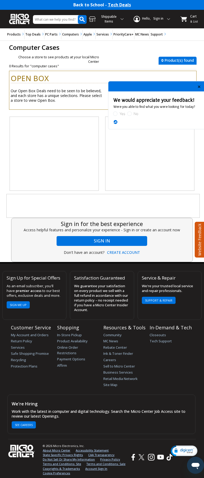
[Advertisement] (54, 154)
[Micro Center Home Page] (19, 16)
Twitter (142, 457)
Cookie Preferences (56, 473)
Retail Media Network (120, 378)
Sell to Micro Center (119, 366)
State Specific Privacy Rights (63, 455)
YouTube (160, 457)
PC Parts (51, 34)
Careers (109, 359)
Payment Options (71, 359)
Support (157, 34)
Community (112, 335)
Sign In (102, 241)
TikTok (168, 457)
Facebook (132, 457)
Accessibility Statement (92, 450)
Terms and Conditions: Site (62, 464)
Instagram (151, 457)
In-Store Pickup (69, 335)
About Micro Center (56, 450)
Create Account (123, 252)
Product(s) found (177, 60)
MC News (142, 34)
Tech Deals (119, 5)
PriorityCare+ (123, 34)
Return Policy (21, 341)
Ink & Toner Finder (118, 353)
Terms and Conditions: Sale (105, 464)
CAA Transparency (101, 455)
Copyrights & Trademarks (61, 469)
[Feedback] (199, 239)
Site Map (110, 384)
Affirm (62, 365)
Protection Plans (24, 366)
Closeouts (158, 335)
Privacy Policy (110, 459)
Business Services (118, 372)
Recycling (18, 359)
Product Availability (72, 341)
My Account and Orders (30, 335)
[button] (184, 451)
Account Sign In (96, 469)
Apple (87, 34)
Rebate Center (115, 347)
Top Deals (33, 34)
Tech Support (161, 341)
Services (102, 34)
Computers (70, 34)
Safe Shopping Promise (30, 353)
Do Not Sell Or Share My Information (69, 459)
